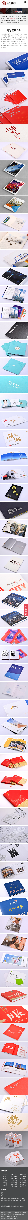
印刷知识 (5, 1180)
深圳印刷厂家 (14, 1216)
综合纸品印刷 (15, 22)
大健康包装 (8, 22)
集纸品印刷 (23, 1184)
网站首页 (5, 1174)
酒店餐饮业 (20, 20)
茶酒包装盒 (14, 1186)
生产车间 (5, 1178)
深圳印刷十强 (23, 1212)
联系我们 (5, 1186)
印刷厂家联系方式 (10, 1214)
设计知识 (5, 1182)
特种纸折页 (19, 18)
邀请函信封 (14, 20)
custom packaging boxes (19, 1214)
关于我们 (5, 1176)
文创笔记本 (23, 1178)
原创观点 (5, 1184)
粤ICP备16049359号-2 (16, 1205)
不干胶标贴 (6, 18)
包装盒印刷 (5, 16)
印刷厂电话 (3, 1214)
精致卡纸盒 (18, 16)
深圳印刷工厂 (9, 1212)
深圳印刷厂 (8, 1216)
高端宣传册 (13, 18)
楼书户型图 (7, 20)
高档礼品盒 (11, 16)
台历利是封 (14, 1184)
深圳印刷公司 (16, 1212)
